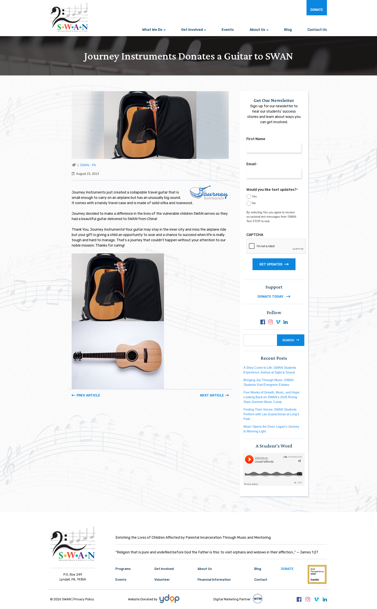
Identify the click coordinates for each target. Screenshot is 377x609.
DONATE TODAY (271, 296)
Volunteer (162, 579)
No (254, 203)
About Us (257, 30)
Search (288, 340)
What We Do (152, 30)
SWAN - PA (88, 165)
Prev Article (88, 395)
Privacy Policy (83, 599)
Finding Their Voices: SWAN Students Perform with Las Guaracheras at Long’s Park (271, 414)
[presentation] (276, 246)
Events (228, 30)
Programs (123, 569)
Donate (316, 10)
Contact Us (317, 30)
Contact (260, 579)
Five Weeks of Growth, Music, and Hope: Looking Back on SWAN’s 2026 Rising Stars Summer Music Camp (271, 397)
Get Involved (192, 30)
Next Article (212, 395)
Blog (288, 30)
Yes (254, 196)
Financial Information (214, 579)
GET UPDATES (270, 264)
